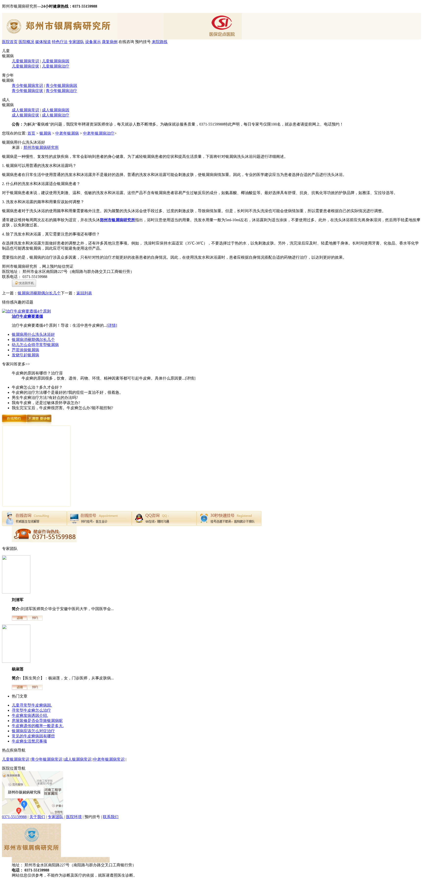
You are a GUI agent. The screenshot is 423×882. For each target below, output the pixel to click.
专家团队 (76, 42)
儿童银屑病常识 (25, 61)
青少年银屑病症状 (27, 91)
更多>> (24, 364)
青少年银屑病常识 (27, 85)
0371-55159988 (14, 817)
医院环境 (74, 817)
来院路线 (159, 42)
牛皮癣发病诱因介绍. (30, 715)
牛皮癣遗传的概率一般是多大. (38, 726)
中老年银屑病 (67, 133)
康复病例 (110, 42)
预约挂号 (143, 42)
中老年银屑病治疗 (98, 133)
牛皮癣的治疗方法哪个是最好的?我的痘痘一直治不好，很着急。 (67, 392)
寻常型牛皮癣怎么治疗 (31, 710)
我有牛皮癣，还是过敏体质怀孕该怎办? (46, 403)
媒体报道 (43, 42)
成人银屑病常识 (25, 110)
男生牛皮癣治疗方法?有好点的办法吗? (45, 397)
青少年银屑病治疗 (61, 91)
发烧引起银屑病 (25, 355)
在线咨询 (126, 42)
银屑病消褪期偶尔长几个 (39, 293)
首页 (31, 133)
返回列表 (84, 293)
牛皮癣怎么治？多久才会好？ (37, 387)
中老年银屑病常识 (109, 759)
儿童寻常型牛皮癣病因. (32, 705)
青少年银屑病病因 (61, 85)
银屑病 (45, 133)
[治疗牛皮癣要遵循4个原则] (26, 311)
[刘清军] (16, 592)
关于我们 (37, 817)
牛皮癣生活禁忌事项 (29, 741)
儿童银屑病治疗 (55, 66)
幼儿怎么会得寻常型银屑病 (35, 345)
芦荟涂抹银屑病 (25, 350)
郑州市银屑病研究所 (41, 147)
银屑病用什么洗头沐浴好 (33, 334)
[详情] (112, 325)
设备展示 (93, 42)
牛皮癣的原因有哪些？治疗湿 (37, 373)
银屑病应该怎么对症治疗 (33, 731)
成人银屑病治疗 (55, 115)
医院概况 (26, 42)
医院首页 (10, 42)
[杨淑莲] (16, 661)
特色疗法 (60, 42)
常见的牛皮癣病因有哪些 (33, 736)
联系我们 (110, 817)
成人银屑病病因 (55, 110)
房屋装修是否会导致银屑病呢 (37, 721)
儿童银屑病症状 (25, 66)
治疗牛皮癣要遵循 (27, 316)
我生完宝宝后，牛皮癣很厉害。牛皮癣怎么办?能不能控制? (62, 408)
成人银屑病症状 (25, 115)
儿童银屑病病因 (55, 61)
